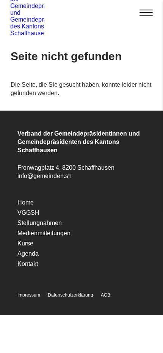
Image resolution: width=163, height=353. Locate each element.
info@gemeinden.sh (44, 176)
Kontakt (27, 264)
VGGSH (28, 212)
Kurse (25, 243)
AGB (105, 295)
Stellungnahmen (39, 223)
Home (25, 202)
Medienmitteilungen (44, 233)
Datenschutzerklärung (70, 295)
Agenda (28, 253)
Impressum (28, 295)
